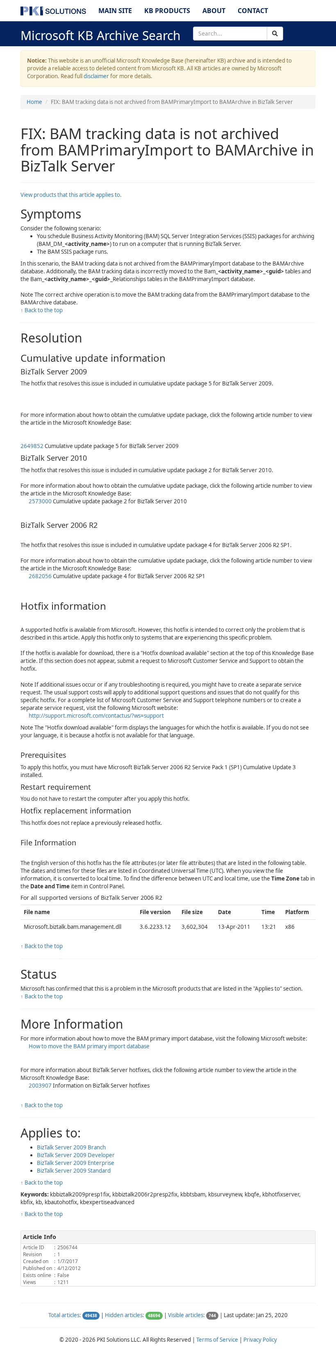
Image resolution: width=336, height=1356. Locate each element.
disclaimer (96, 76)
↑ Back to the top (41, 310)
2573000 (41, 501)
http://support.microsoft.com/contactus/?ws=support (96, 715)
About (213, 10)
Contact (253, 10)
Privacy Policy (260, 1339)
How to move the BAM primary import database (89, 1046)
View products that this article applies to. (71, 194)
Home (34, 102)
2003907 (41, 1085)
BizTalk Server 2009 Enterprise (75, 1163)
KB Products (167, 10)
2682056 (41, 576)
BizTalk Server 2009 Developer (76, 1155)
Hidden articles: (124, 1315)
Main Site (115, 10)
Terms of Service (217, 1339)
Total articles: (64, 1315)
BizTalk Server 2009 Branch (71, 1147)
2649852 (32, 446)
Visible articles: (186, 1315)
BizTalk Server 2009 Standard (74, 1170)
